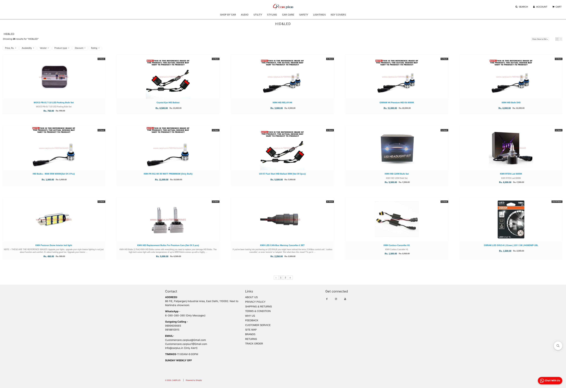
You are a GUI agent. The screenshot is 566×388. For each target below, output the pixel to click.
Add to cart (53, 79)
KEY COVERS (338, 14)
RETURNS (251, 339)
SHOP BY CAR (228, 14)
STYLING (272, 14)
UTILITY (258, 14)
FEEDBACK (251, 320)
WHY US (250, 315)
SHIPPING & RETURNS (258, 306)
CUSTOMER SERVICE (258, 325)
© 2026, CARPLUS (172, 380)
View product (511, 222)
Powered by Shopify (194, 380)
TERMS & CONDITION (258, 311)
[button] (556, 39)
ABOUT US (251, 297)
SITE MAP (251, 329)
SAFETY (303, 14)
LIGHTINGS (319, 14)
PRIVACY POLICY (255, 301)
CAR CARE (288, 14)
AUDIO (245, 14)
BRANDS (250, 334)
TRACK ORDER (254, 343)
